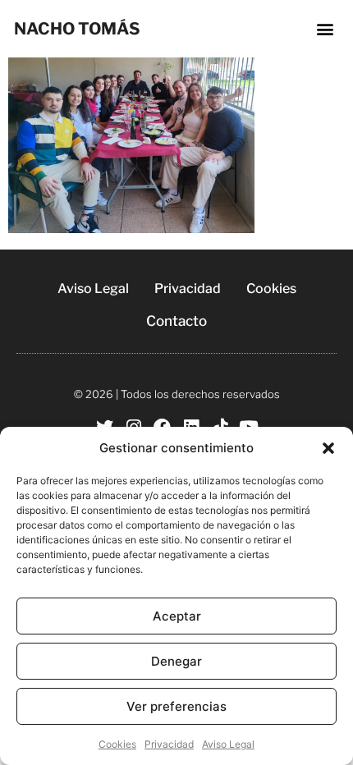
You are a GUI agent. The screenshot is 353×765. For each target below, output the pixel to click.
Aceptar (177, 616)
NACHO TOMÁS (77, 29)
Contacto (176, 321)
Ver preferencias (176, 706)
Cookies (117, 744)
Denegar (176, 661)
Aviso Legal (228, 744)
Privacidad (169, 744)
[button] (328, 448)
